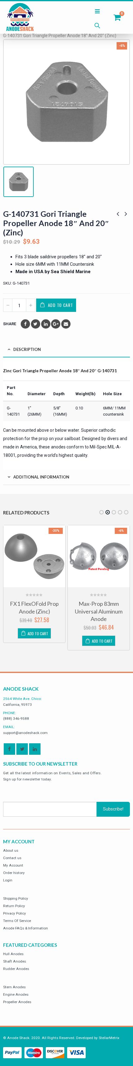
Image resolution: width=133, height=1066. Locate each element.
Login (7, 880)
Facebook (25, 324)
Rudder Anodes (16, 969)
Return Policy (14, 906)
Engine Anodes (15, 994)
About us (10, 850)
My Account (13, 865)
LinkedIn (45, 324)
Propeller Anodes (17, 1002)
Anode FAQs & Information (25, 928)
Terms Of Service (17, 921)
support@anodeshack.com (25, 733)
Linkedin (35, 749)
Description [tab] (27, 349)
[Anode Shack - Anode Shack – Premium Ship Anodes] (20, 17)
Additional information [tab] (41, 476)
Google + (55, 324)
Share (9, 323)
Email (66, 324)
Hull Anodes (13, 954)
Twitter (35, 324)
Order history (14, 873)
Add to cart (60, 305)
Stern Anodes (14, 987)
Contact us (12, 858)
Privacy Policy (14, 913)
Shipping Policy (15, 898)
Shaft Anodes (14, 961)
